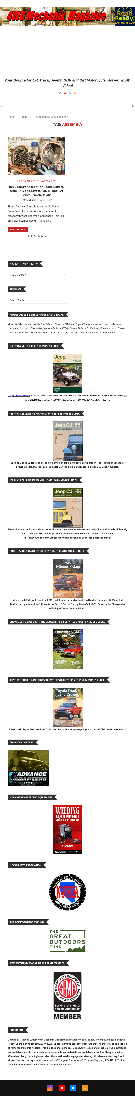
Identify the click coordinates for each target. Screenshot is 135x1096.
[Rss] (75, 93)
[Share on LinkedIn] (42, 236)
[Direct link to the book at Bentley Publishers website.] (67, 356)
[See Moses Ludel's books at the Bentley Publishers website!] (68, 561)
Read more (16, 229)
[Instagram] (60, 93)
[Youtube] (65, 93)
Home (11, 116)
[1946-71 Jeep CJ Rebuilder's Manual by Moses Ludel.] (68, 424)
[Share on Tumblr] (45, 236)
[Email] (70, 93)
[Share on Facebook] (31, 236)
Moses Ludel (29, 200)
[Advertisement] (67, 52)
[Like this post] (28, 236)
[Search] (133, 106)
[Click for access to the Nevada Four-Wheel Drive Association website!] (67, 875)
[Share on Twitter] (35, 236)
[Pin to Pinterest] (39, 236)
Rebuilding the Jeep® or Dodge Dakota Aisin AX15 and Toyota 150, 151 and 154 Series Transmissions (36, 191)
